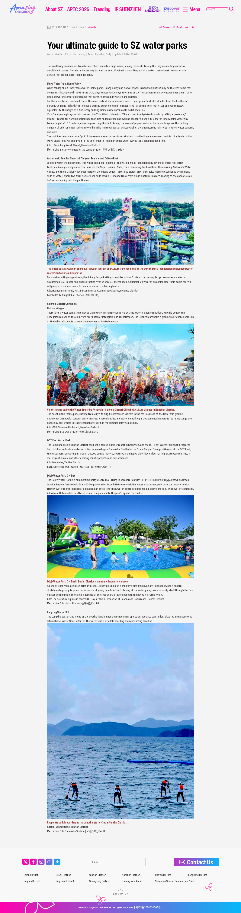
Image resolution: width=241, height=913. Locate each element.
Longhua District (31, 881)
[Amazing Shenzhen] (23, 4)
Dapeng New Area (131, 881)
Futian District (30, 875)
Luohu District (63, 875)
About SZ (54, 9)
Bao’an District (163, 875)
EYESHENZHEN (59, 27)
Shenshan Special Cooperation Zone (174, 881)
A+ (186, 27)
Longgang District (197, 875)
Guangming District (99, 881)
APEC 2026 (78, 9)
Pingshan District (65, 881)
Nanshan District (131, 875)
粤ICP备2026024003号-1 (149, 907)
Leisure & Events (76, 27)
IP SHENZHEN (128, 9)
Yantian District (97, 875)
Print (179, 27)
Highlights (91, 27)
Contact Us (200, 862)
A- (192, 27)
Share (166, 27)
